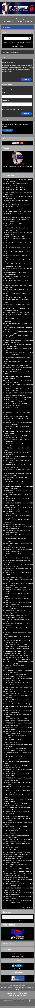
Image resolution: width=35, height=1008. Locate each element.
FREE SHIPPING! (9, 925)
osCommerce (21, 995)
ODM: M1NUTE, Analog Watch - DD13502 (18, 852)
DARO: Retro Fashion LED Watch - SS (17, 236)
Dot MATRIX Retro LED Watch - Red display (18, 298)
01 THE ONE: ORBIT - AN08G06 (15, 190)
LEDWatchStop (23, 993)
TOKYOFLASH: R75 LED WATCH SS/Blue (18, 649)
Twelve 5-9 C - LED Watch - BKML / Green (18, 558)
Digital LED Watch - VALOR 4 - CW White (18, 217)
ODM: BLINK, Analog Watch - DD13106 (17, 587)
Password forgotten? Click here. (13, 109)
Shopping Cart (8, 175)
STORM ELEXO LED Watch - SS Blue (17, 577)
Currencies (7, 912)
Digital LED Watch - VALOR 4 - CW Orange (18, 211)
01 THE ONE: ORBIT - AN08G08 (15, 188)
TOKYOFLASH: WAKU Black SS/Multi (17, 365)
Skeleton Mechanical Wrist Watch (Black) (18, 704)
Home (12, 19)
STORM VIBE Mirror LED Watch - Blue (17, 816)
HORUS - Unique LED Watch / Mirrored (17, 877)
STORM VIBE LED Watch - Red (15, 524)
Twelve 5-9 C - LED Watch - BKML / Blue (18, 659)
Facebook (19, 972)
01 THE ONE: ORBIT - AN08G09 (15, 547)
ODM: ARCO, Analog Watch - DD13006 (17, 416)
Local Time (7, 949)
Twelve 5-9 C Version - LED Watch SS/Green (19, 869)
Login (23, 19)
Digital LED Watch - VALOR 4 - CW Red (17, 204)
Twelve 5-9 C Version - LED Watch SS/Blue (18, 871)
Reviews (6, 148)
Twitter (19, 961)
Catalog (18, 19)
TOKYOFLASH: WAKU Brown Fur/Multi (17, 312)
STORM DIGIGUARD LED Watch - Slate (17, 854)
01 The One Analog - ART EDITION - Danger (18, 397)
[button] (9, 21)
